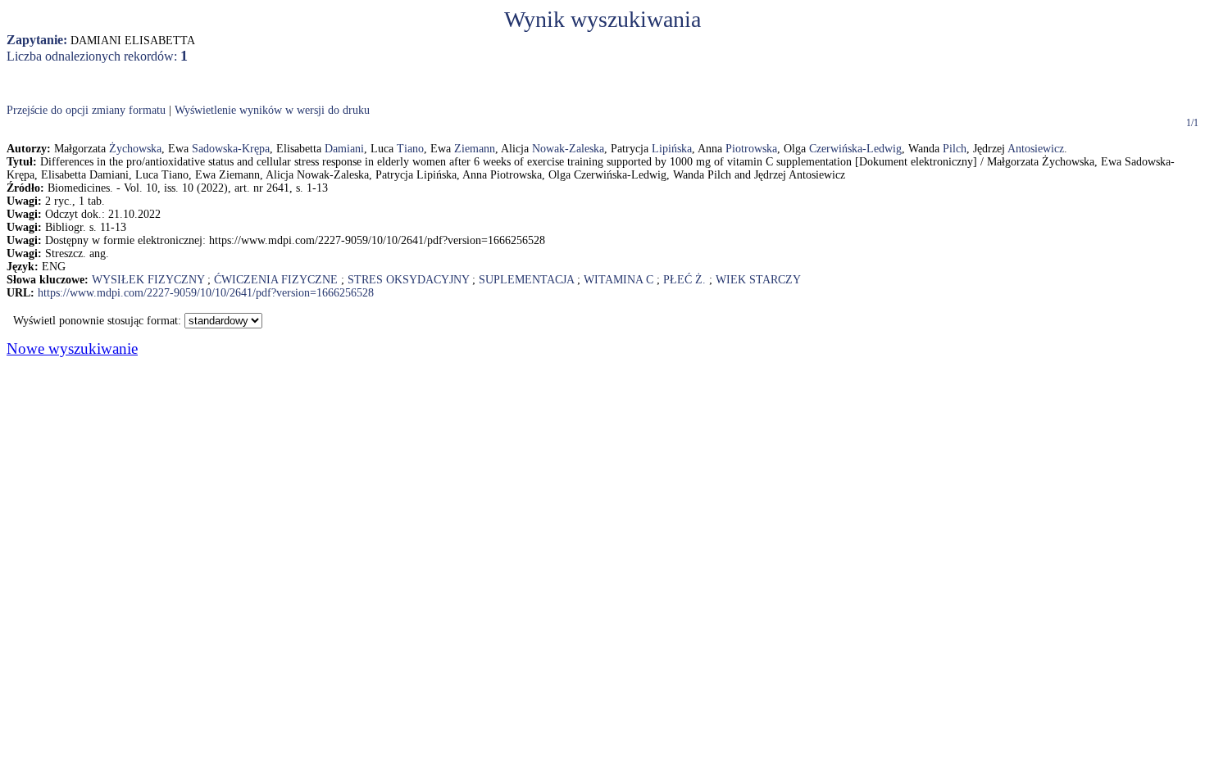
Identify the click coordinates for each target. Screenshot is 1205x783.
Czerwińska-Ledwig (855, 149)
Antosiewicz (1035, 149)
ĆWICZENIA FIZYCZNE (276, 280)
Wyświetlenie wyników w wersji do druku (272, 110)
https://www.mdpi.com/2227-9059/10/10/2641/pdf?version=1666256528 (206, 293)
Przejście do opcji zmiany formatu (86, 110)
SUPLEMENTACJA (526, 280)
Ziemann (474, 149)
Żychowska (135, 149)
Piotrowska (751, 149)
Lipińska (672, 149)
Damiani (344, 149)
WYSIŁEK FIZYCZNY (148, 280)
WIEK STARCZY (758, 280)
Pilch (954, 149)
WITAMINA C (618, 280)
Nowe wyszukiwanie (72, 348)
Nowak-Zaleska (568, 149)
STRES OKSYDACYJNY (408, 280)
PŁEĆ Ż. (684, 280)
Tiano (410, 149)
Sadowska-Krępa (231, 149)
